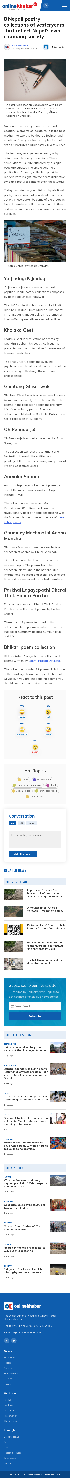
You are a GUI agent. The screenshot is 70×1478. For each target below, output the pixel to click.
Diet (6, 1447)
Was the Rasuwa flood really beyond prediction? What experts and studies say (25, 1183)
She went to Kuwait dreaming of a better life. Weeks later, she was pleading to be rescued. (26, 1121)
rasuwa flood (44, 779)
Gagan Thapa (23, 790)
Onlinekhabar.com (13, 1319)
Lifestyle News (11, 1436)
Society (8, 1368)
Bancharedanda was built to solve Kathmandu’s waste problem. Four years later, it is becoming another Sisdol (26, 1073)
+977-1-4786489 (42, 1325)
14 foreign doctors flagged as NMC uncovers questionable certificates (26, 1098)
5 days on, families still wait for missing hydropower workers (24, 1271)
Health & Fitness (12, 1452)
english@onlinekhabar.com (26, 1332)
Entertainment (11, 1373)
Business (8, 1384)
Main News (10, 1357)
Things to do (11, 1421)
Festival (8, 1399)
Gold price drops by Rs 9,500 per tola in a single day (24, 1206)
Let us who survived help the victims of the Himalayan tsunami (25, 1049)
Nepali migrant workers (29, 785)
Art (5, 1442)
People (7, 1463)
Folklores (9, 1405)
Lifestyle (8, 1378)
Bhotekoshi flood (48, 790)
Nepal (25, 779)
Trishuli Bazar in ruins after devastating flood (44, 961)
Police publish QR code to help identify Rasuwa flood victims (46, 927)
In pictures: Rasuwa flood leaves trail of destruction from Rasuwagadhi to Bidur (44, 893)
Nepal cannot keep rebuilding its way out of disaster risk (24, 1249)
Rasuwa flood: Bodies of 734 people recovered (22, 1228)
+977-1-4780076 (21, 1325)
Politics (7, 1362)
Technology (10, 1457)
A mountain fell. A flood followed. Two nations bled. (45, 909)
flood (53, 785)
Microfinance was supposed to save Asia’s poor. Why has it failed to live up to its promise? (26, 1145)
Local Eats (9, 1410)
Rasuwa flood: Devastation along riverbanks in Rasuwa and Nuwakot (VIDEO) (45, 945)
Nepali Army (36, 796)
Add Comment (23, 854)
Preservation (10, 1415)
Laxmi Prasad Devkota (44, 661)
